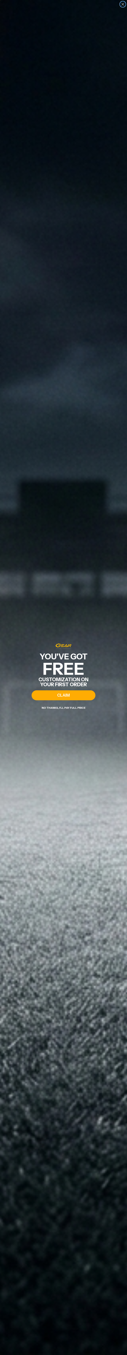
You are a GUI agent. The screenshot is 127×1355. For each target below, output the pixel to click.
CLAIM (63, 695)
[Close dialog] (123, 4)
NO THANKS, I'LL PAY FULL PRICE (63, 707)
